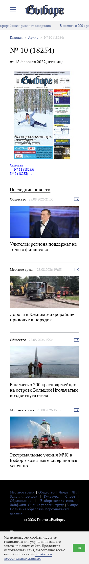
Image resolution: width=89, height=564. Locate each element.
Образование (20, 500)
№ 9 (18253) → (21, 173)
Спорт (70, 496)
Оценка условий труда (46, 504)
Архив (33, 37)
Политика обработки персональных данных (39, 511)
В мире (72, 504)
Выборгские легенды (57, 500)
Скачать (16, 165)
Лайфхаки (18, 504)
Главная (16, 37)
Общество (18, 199)
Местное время (22, 269)
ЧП (74, 492)
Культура (51, 496)
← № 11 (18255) (22, 169)
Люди (63, 492)
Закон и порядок (23, 496)
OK (79, 548)
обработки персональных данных (28, 556)
